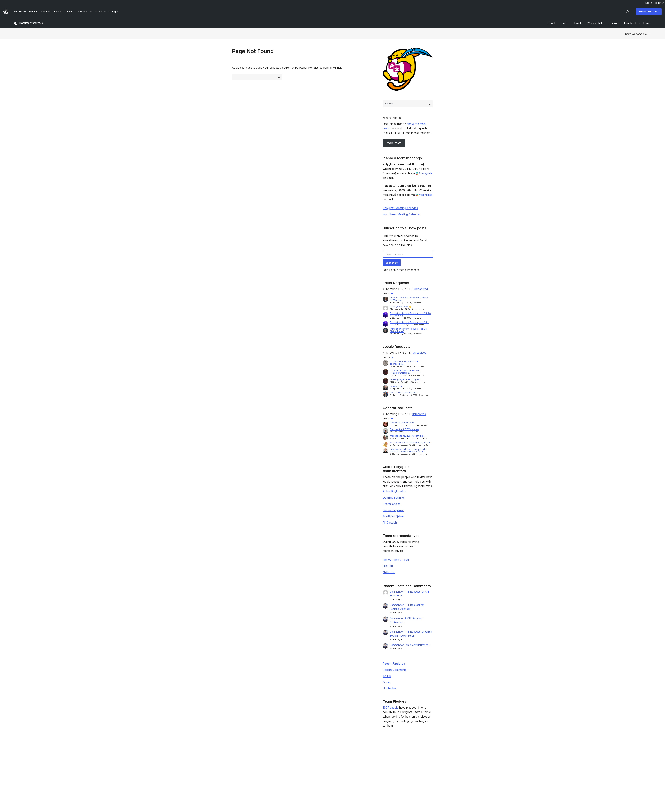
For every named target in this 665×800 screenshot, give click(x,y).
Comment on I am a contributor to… (410, 644)
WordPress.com (536, 750)
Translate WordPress (31, 22)
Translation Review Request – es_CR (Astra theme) (408, 330)
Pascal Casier (391, 504)
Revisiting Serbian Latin (402, 422)
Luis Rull (388, 566)
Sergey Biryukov (393, 510)
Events (402, 755)
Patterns (147, 766)
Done (386, 682)
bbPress (532, 761)
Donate (404, 761)
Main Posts (394, 143)
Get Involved (405, 750)
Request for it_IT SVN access (404, 429)
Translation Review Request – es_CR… (409, 322)
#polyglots (425, 173)
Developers (277, 761)
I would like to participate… (403, 392)
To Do (387, 676)
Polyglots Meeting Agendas (400, 208)
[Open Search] (627, 12)
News (17, 755)
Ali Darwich (390, 522)
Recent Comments (394, 669)
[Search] (429, 103)
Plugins (146, 761)
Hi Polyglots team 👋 (400, 306)
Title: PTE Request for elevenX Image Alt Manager (409, 298)
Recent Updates (394, 663)
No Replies (389, 688)
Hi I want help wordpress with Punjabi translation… (405, 371)
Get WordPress (648, 11)
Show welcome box (636, 33)
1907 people (390, 707)
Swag (403, 766)
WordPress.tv (279, 766)
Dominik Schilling (393, 497)
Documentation (279, 755)
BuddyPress (534, 766)
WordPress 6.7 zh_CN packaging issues (410, 442)
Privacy (18, 766)
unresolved (421, 289)
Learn (273, 750)
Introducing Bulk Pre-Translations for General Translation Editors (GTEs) (408, 450)
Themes (146, 755)
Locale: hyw (396, 386)
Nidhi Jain (389, 572)
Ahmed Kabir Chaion (396, 559)
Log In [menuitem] (648, 2)
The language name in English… (406, 379)
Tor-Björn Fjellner (393, 516)
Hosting (18, 761)
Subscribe (391, 262)
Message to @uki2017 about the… (407, 436)
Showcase (148, 750)
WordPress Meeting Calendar (401, 214)
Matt (530, 755)
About (17, 750)
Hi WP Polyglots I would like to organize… (404, 362)
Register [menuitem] (659, 2)
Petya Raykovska (394, 491)
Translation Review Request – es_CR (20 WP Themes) (410, 314)
